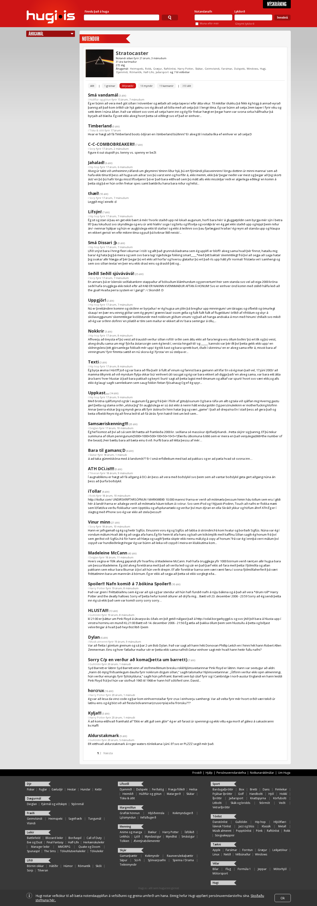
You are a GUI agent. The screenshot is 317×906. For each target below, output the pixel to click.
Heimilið (128, 794)
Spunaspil (33, 851)
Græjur (157, 68)
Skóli (99, 866)
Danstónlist (220, 822)
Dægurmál (34, 798)
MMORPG (64, 847)
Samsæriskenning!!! (108, 423)
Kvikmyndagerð (183, 813)
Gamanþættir (128, 856)
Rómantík (135, 72)
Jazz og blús (246, 826)
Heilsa (193, 789)
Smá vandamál (103, 95)
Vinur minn (99, 522)
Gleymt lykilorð (244, 23)
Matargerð (174, 794)
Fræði (31, 813)
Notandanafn (203, 11)
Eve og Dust (34, 842)
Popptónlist (243, 831)
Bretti (253, 789)
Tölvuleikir (97, 851)
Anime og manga (131, 832)
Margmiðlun (128, 807)
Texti (93, 362)
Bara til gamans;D (107, 450)
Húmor (68, 866)
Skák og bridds (240, 803)
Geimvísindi (212, 68)
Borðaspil (74, 838)
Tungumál (94, 819)
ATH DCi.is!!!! (101, 468)
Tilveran (94, 473)
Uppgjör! (97, 300)
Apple (216, 850)
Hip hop (94, 167)
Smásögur (188, 836)
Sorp (92, 148)
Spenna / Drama (183, 860)
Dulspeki (239, 68)
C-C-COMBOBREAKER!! (111, 144)
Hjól (271, 794)
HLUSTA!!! (98, 610)
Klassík (266, 826)
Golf (241, 794)
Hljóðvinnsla (156, 813)
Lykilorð (239, 11)
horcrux (96, 690)
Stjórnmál (77, 804)
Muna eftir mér (209, 23)
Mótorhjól (280, 869)
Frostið (197, 773)
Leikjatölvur (280, 850)
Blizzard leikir (54, 838)
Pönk (259, 831)
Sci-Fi (137, 860)
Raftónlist (170, 68)
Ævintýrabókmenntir (147, 841)
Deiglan (94, 428)
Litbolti (217, 803)
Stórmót (264, 803)
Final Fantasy (55, 842)
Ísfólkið (189, 832)
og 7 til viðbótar (180, 72)
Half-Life (148, 72)
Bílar (216, 869)
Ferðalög (158, 789)
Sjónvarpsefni (157, 860)
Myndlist (171, 836)
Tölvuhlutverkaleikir (73, 851)
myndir (146, 85)
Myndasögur (153, 836)
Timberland (100, 126)
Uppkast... (98, 392)
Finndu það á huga (97, 11)
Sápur (123, 860)
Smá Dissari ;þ (102, 242)
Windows (252, 68)
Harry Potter (185, 68)
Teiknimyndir (128, 865)
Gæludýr (57, 789)
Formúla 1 (244, 869)
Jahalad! (96, 162)
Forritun (247, 850)
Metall (282, 826)
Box (241, 789)
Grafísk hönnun (130, 813)
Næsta (108, 753)
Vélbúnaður (243, 854)
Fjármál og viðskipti (54, 804)
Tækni (217, 844)
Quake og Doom (89, 847)
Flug (228, 869)
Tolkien (124, 841)
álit (186, 85)
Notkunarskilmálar (262, 773)
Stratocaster (132, 52)
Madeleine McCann (107, 553)
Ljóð (137, 836)
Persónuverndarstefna (231, 773)
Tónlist (217, 816)
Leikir (30, 832)
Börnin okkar (35, 866)
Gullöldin (95, 615)
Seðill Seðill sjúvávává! (111, 273)
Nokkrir (96, 331)
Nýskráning (277, 4)
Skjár (123, 850)
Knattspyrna (258, 798)
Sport (216, 784)
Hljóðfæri (280, 822)
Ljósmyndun (128, 817)
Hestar (71, 789)
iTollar (94, 491)
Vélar (216, 863)
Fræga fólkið (176, 789)
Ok (283, 898)
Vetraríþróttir (221, 807)
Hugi (262, 68)
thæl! (93, 193)
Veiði (282, 803)
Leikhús (124, 836)
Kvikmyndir (152, 856)
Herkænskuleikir (93, 842)
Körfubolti (279, 798)
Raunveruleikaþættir (180, 856)
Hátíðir (53, 866)
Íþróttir (217, 798)
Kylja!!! (94, 713)
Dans (266, 789)
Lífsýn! (95, 211)
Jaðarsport (162, 72)
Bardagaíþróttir (223, 789)
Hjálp (209, 773)
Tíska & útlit (96, 130)
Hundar (86, 789)
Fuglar (43, 789)
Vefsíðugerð (148, 817)
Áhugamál (36, 34)
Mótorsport (220, 873)
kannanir (166, 85)
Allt (92, 85)
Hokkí (283, 794)
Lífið (30, 860)
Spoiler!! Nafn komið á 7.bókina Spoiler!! (129, 583)
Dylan (94, 637)
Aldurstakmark (103, 735)
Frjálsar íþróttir (222, 794)
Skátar (199, 68)
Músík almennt (98, 641)
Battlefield (33, 838)
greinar (109, 85)
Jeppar (262, 869)
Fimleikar (281, 789)
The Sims (50, 851)
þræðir (128, 85)
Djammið (122, 72)
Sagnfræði (75, 819)
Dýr (29, 784)
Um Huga (284, 773)
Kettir (98, 789)
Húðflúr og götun (100, 99)
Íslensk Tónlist (222, 826)
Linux (216, 854)
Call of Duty (94, 838)
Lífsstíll (124, 784)
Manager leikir (40, 847)
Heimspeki (136, 68)
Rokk (148, 68)
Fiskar (31, 789)
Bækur (152, 832)
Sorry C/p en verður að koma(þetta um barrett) (137, 659)
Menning (125, 826)
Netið (227, 854)
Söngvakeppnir (225, 835)
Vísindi (31, 823)
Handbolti (256, 794)
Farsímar (226, 68)
